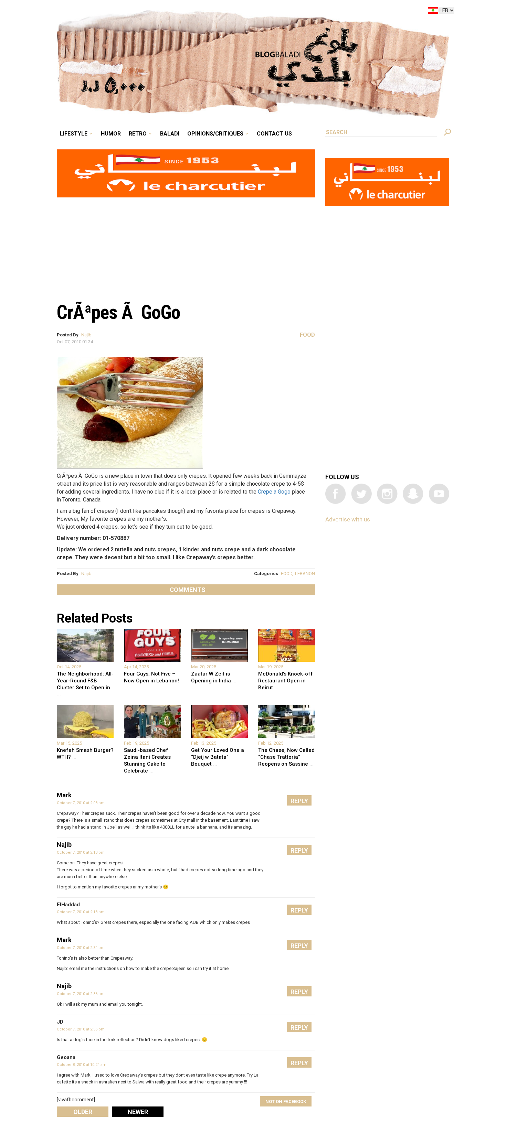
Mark (64, 795)
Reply (299, 800)
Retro (185, 11)
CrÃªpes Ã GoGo (118, 312)
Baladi (212, 11)
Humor (163, 11)
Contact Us (302, 11)
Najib (86, 334)
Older (82, 1111)
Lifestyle (131, 11)
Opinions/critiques (251, 11)
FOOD (286, 573)
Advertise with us (347, 519)
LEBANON (305, 573)
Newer (138, 1111)
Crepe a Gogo (274, 491)
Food (307, 335)
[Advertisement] (186, 246)
